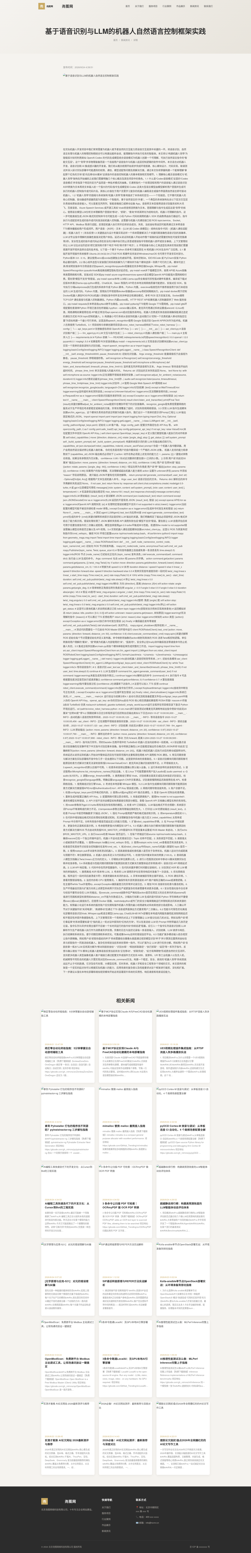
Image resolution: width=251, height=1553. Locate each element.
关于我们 (139, 6)
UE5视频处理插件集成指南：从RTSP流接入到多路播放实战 (182, 1050)
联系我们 (208, 6)
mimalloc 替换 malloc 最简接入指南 (124, 1126)
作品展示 (180, 6)
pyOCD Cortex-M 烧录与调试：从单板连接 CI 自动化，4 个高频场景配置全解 (183, 1127)
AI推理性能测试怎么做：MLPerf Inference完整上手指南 (179, 1360)
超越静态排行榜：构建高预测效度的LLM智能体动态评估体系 (181, 1205)
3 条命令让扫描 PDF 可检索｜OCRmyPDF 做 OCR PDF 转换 (121, 1205)
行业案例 (167, 6)
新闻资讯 (194, 6)
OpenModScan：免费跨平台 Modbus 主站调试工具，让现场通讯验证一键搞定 (67, 1362)
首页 (128, 6)
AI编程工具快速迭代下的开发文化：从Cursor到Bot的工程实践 (67, 1205)
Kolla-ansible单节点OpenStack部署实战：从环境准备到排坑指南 (183, 1283)
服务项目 (153, 6)
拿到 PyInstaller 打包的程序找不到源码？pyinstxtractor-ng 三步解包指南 (66, 1127)
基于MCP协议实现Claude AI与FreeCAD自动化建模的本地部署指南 (124, 1050)
